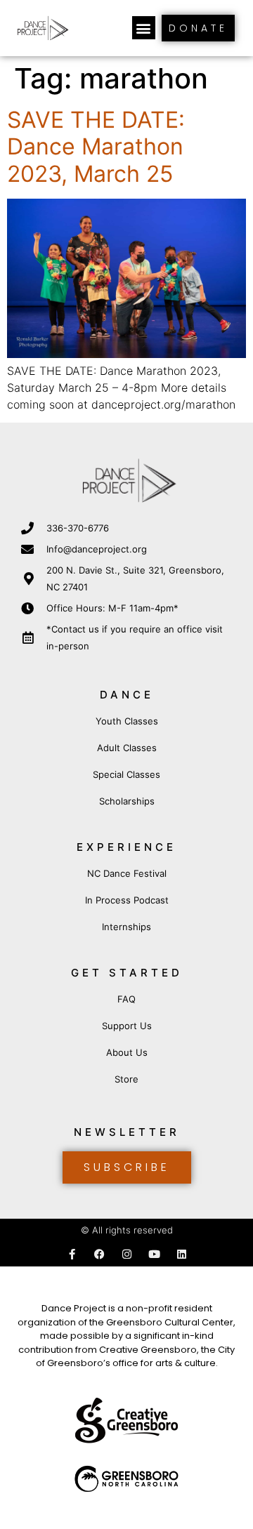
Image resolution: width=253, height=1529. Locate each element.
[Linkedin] (181, 1254)
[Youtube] (154, 1254)
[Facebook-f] (72, 1254)
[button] (143, 27)
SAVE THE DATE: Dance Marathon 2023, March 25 (96, 146)
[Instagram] (127, 1254)
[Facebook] (99, 1254)
